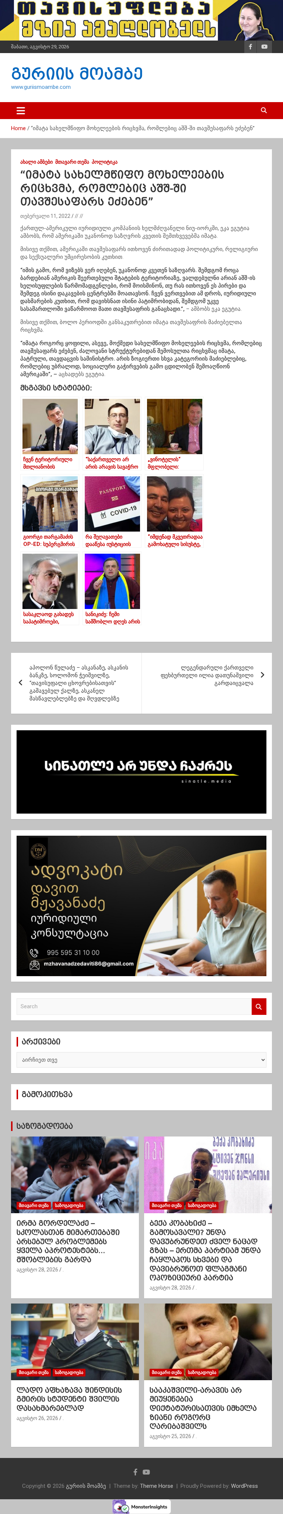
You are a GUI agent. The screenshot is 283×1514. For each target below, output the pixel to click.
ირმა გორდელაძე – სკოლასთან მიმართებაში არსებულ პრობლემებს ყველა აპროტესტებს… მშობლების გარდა (68, 1241)
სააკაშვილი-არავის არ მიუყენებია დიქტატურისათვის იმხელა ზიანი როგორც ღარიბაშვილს (203, 1408)
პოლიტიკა (105, 162)
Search (259, 1006)
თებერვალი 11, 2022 (45, 216)
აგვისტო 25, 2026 (170, 1436)
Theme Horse (156, 1486)
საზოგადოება (44, 1126)
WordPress (244, 1486)
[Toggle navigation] (21, 110)
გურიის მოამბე (77, 73)
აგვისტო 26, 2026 (37, 1418)
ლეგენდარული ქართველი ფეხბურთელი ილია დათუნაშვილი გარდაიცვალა (207, 675)
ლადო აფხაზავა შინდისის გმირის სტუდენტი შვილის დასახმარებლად (69, 1399)
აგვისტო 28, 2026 (37, 1270)
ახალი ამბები (36, 162)
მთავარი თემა (72, 162)
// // (79, 216)
